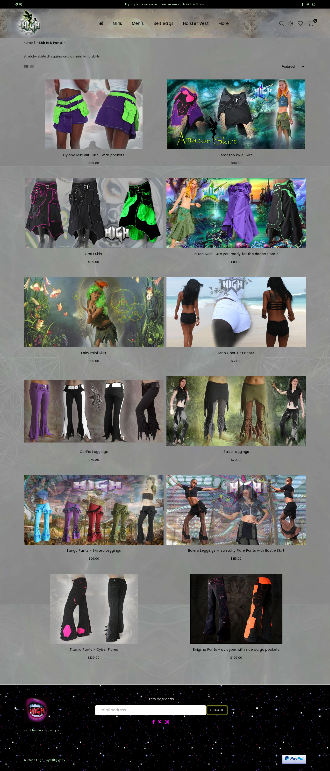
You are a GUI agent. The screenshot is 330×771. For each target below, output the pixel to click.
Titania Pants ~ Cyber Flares (94, 649)
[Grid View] (26, 66)
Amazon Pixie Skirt (236, 155)
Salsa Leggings (236, 452)
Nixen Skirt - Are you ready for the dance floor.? (236, 254)
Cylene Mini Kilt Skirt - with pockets (93, 155)
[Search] (281, 23)
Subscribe (217, 710)
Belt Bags (163, 23)
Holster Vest (196, 23)
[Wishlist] (300, 23)
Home (28, 43)
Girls (117, 23)
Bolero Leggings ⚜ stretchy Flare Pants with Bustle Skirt (236, 550)
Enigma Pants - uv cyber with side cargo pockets (236, 649)
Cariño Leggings (94, 452)
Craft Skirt (94, 254)
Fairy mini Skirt (93, 353)
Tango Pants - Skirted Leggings (93, 550)
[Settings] (290, 23)
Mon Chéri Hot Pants (236, 353)
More (223, 23)
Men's (138, 23)
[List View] (31, 66)
